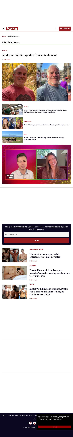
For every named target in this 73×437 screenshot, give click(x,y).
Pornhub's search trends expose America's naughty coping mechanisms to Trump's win (49, 273)
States (26, 107)
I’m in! (37, 241)
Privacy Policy (43, 419)
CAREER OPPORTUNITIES (21, 415)
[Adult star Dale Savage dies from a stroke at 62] (36, 82)
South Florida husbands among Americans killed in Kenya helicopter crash (44, 139)
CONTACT (4, 415)
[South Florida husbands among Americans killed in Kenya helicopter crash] (12, 137)
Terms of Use (56, 419)
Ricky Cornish (7, 59)
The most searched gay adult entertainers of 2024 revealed (44, 255)
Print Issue (27, 121)
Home (4, 36)
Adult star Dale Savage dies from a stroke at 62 (29, 55)
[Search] (56, 28)
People (4, 50)
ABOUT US (11, 415)
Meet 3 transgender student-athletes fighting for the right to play (47, 125)
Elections (32, 265)
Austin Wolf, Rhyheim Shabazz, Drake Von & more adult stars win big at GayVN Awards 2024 (48, 291)
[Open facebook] (30, 423)
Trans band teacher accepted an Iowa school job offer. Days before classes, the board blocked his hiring (45, 111)
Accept (54, 427)
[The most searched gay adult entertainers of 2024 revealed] (14, 255)
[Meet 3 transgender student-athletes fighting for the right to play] (12, 123)
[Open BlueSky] (34, 423)
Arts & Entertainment (36, 249)
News (25, 134)
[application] (36, 164)
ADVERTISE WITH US (34, 415)
